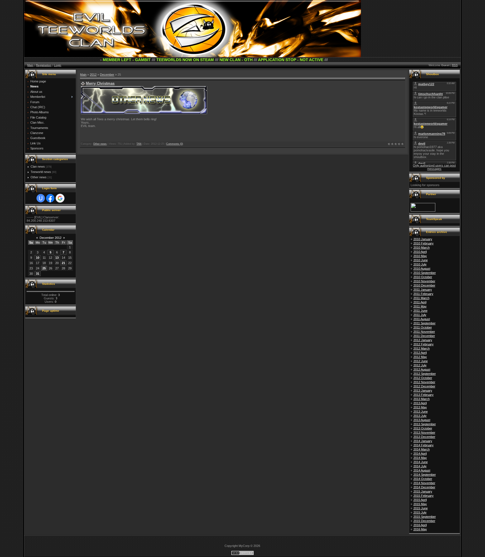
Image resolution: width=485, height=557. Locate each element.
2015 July (420, 512)
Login (57, 65)
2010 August (421, 268)
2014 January (422, 441)
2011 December (424, 336)
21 (63, 263)
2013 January (422, 390)
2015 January (422, 491)
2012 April (420, 352)
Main (30, 65)
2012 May (420, 357)
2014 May (420, 457)
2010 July (420, 264)
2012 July (420, 365)
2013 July (420, 415)
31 (37, 273)
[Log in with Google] (60, 198)
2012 (93, 74)
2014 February (423, 445)
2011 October (422, 327)
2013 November (424, 432)
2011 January (422, 289)
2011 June (420, 310)
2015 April (420, 499)
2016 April (420, 525)
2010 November (424, 281)
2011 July (419, 314)
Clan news (38, 166)
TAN (138, 143)
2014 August (421, 470)
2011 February (423, 293)
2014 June (420, 462)
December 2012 (50, 237)
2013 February (423, 394)
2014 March (421, 449)
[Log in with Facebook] (50, 198)
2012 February (423, 344)
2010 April (420, 251)
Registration (43, 65)
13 (57, 257)
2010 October (422, 277)
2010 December (424, 285)
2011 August (421, 319)
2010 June (420, 260)
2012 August (421, 369)
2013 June (420, 411)
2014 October (422, 478)
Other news (39, 177)
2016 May (420, 529)
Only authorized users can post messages (434, 167)
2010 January (422, 239)
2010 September (424, 272)
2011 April (419, 302)
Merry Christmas (100, 83)
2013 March (421, 399)
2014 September (424, 474)
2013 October (422, 428)
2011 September (424, 323)
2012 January (422, 340)
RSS (455, 65)
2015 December (424, 521)
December (107, 74)
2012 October (422, 378)
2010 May (420, 256)
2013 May (420, 407)
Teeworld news (41, 172)
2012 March (421, 348)
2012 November (424, 382)
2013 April (420, 403)
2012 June (420, 361)
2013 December (424, 436)
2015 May (420, 504)
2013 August (421, 420)
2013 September (424, 424)
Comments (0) (174, 143)
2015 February (423, 495)
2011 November (424, 331)
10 (37, 257)
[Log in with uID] (40, 198)
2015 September (424, 516)
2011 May (420, 306)
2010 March (421, 247)
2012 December (424, 386)
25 (44, 268)
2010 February (423, 243)
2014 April (420, 453)
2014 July (420, 466)
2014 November (424, 483)
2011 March (421, 298)
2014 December (424, 487)
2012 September (424, 373)
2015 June (420, 508)
